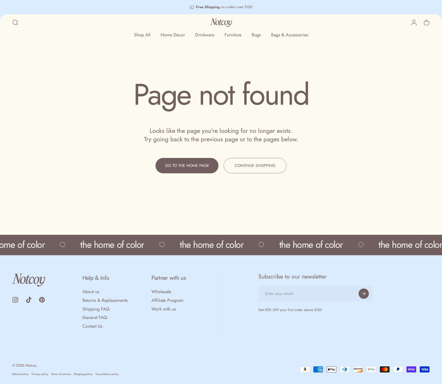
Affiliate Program (167, 300)
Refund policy (20, 374)
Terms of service (61, 374)
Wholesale (161, 292)
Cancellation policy (107, 374)
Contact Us (92, 326)
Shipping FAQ (95, 309)
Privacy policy (40, 374)
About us (90, 292)
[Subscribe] (364, 294)
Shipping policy (83, 374)
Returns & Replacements (105, 300)
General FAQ (94, 318)
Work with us (163, 309)
